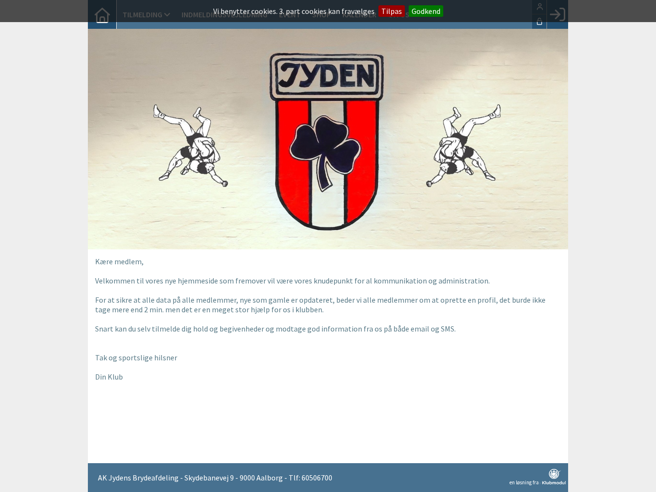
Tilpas (391, 11)
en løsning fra (525, 482)
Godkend (426, 11)
